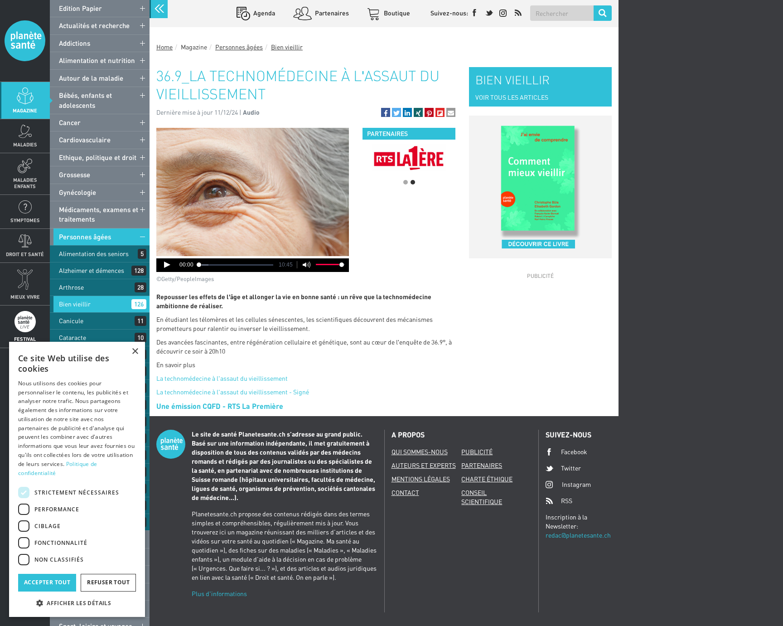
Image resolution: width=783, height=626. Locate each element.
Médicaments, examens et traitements (98, 214)
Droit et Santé (25, 254)
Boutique (396, 13)
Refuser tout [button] (108, 582)
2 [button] (413, 182)
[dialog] (77, 479)
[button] (385, 112)
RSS (566, 501)
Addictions (74, 43)
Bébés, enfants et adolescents (85, 100)
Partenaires (331, 13)
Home (164, 47)
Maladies (25, 144)
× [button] (134, 351)
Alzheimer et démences (91, 270)
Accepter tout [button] (47, 582)
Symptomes (25, 220)
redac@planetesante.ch (578, 535)
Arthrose (71, 287)
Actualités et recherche (94, 25)
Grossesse (74, 174)
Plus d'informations (219, 593)
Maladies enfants (25, 183)
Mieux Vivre (25, 297)
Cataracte (72, 337)
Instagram (576, 484)
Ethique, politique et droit (97, 157)
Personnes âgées (85, 237)
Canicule (71, 321)
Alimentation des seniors (94, 253)
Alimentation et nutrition (97, 60)
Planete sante (25, 40)
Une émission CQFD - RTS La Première (219, 406)
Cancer (70, 122)
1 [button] (405, 182)
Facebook (574, 452)
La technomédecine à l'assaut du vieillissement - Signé (232, 392)
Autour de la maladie (91, 78)
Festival (25, 339)
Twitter (571, 468)
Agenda (263, 13)
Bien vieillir (75, 304)
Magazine (25, 110)
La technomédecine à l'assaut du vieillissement (222, 378)
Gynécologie (77, 192)
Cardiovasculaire (85, 140)
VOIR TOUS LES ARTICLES (511, 97)
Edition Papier (80, 8)
